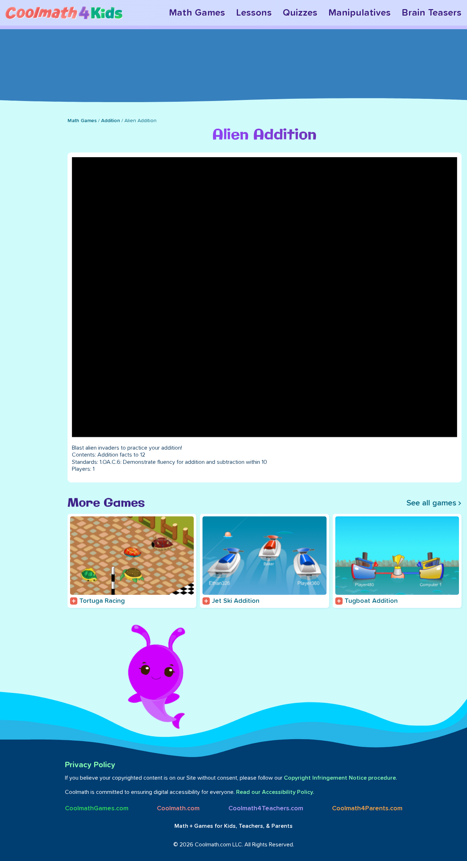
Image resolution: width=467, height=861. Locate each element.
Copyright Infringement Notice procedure (340, 778)
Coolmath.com (178, 808)
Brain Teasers (432, 13)
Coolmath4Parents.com (367, 808)
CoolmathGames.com (96, 808)
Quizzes (300, 13)
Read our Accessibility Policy (274, 792)
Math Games (197, 13)
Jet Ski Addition (235, 601)
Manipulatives (359, 13)
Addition (110, 120)
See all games (431, 503)
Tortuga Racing (102, 601)
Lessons (254, 13)
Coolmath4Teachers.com (265, 808)
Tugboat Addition (371, 601)
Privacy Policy (90, 765)
